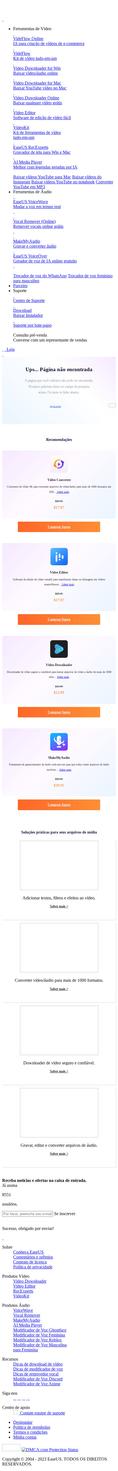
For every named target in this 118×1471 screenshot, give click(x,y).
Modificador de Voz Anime (36, 1383)
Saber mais (62, 491)
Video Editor (24, 1286)
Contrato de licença (30, 1262)
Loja (10, 349)
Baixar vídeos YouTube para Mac (42, 177)
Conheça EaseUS (28, 1252)
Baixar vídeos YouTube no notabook (63, 182)
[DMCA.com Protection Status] (50, 1449)
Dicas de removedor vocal (35, 1374)
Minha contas (24, 1437)
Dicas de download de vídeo (38, 1364)
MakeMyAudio (26, 1320)
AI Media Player (27, 1325)
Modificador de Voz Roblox (37, 1340)
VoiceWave (23, 1310)
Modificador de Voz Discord (38, 1379)
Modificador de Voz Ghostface (39, 1330)
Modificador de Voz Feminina (39, 1335)
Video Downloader (29, 1281)
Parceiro (20, 285)
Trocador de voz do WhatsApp (40, 275)
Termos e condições (30, 1432)
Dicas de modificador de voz (38, 1369)
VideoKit (21, 1296)
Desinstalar (22, 1422)
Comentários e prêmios (33, 1257)
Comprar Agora (59, 527)
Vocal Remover (26, 1315)
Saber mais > (59, 906)
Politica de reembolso (31, 1427)
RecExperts (23, 1291)
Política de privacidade (32, 1267)
